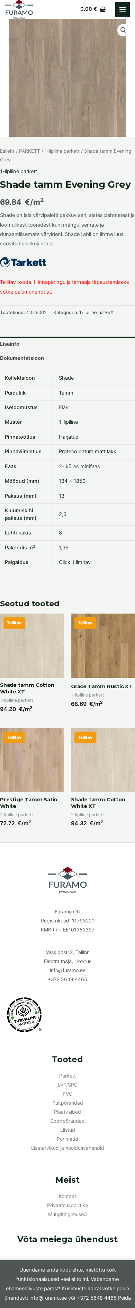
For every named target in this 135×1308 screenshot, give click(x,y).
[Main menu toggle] (122, 9)
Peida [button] (124, 1298)
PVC (67, 1094)
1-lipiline (68, 422)
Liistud (67, 1130)
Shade (66, 378)
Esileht (7, 151)
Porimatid (67, 1139)
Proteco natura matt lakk (87, 451)
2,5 (62, 514)
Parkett (67, 1076)
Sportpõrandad (67, 1121)
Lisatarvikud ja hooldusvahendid (67, 1148)
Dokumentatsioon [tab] (22, 358)
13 (61, 496)
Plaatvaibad (67, 1112)
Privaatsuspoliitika (67, 1205)
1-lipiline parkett (62, 151)
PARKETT (29, 151)
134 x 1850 (72, 481)
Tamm (66, 393)
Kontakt (67, 1196)
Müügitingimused (67, 1214)
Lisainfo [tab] (9, 344)
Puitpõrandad (67, 1103)
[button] (123, 30)
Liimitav (82, 562)
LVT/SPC (68, 1085)
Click (64, 562)
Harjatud (69, 437)
